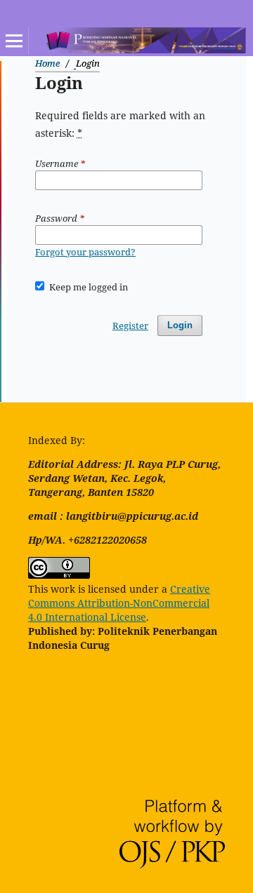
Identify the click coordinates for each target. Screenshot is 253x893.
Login (180, 325)
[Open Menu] (14, 41)
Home (47, 63)
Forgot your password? (85, 252)
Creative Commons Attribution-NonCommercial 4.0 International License (119, 603)
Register (130, 325)
